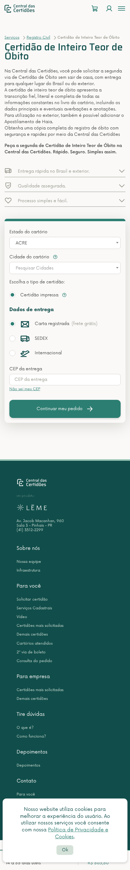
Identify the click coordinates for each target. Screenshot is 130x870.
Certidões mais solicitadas (40, 625)
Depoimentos (32, 752)
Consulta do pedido (34, 661)
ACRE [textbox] (21, 243)
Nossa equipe (29, 561)
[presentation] (65, 379)
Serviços (12, 37)
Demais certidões (32, 634)
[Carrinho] (94, 8)
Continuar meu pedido (60, 408)
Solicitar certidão (32, 599)
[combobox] (65, 243)
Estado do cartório (28, 231)
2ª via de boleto (31, 652)
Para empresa (33, 677)
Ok (65, 849)
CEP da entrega (25, 368)
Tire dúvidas (31, 714)
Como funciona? (31, 736)
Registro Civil (38, 37)
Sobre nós (28, 548)
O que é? (25, 727)
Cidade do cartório (29, 257)
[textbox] (65, 268)
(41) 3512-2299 (30, 530)
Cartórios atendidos (35, 643)
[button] (65, 170)
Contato (26, 781)
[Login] (109, 8)
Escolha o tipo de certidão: (37, 282)
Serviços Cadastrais (34, 608)
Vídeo (22, 617)
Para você (29, 586)
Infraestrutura (28, 570)
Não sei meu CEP (24, 389)
